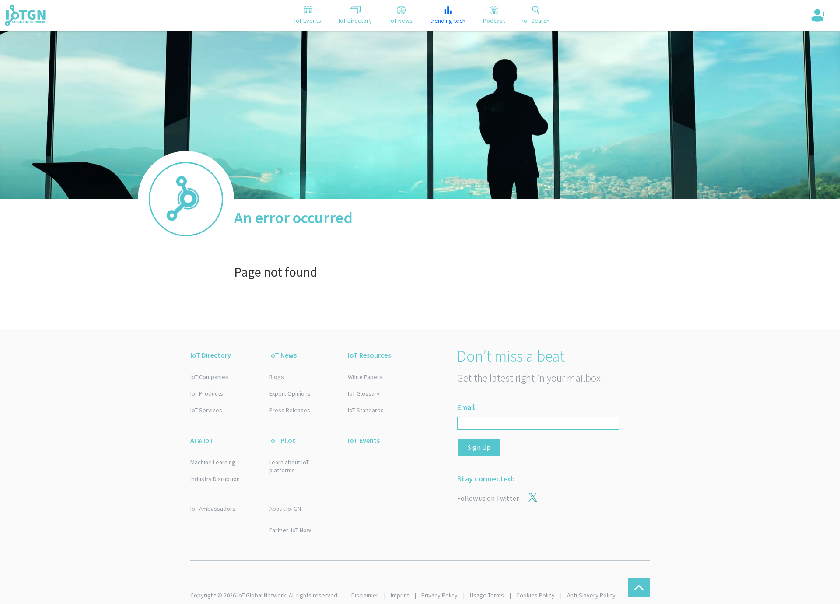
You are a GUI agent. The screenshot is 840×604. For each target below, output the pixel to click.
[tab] (308, 15)
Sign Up (479, 447)
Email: (467, 407)
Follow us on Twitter (488, 498)
